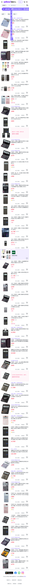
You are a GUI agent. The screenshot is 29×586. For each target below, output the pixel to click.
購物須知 (20, 580)
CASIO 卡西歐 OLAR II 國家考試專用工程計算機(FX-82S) (19, 217)
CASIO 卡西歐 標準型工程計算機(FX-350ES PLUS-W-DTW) (19, 239)
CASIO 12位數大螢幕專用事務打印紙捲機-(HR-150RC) (19, 329)
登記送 (11, 12)
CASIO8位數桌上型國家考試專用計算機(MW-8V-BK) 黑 (19, 539)
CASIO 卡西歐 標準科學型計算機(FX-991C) (19, 273)
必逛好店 (11, 27)
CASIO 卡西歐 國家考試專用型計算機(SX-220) (19, 295)
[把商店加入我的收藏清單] (27, 258)
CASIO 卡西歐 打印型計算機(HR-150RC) (19, 228)
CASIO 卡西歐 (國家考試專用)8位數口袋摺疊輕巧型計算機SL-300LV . (19, 186)
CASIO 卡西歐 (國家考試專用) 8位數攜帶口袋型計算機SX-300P (19, 484)
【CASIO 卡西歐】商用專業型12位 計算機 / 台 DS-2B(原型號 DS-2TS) (19, 516)
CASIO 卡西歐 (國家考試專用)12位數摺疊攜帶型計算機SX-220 (19, 141)
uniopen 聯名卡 (18, 9)
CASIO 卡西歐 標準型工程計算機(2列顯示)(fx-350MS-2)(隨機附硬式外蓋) (19, 206)
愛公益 (11, 36)
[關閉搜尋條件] (9, 5)
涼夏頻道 (11, 24)
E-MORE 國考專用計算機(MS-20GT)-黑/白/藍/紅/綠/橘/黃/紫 (19, 63)
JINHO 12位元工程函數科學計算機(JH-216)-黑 (19, 74)
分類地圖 (20, 583)
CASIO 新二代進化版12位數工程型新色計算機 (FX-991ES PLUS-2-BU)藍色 (19, 494)
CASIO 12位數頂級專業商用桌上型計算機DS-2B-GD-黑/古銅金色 (19, 473)
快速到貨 (11, 18)
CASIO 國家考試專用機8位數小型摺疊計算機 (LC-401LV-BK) (19, 52)
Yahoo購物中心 (10, 2)
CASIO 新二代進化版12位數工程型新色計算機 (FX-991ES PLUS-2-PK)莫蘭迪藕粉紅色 (19, 505)
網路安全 (9, 583)
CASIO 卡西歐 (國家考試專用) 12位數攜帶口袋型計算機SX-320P (19, 561)
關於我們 (14, 580)
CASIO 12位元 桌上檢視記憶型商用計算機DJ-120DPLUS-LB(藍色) (19, 20)
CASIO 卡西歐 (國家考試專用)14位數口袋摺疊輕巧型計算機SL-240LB (19, 108)
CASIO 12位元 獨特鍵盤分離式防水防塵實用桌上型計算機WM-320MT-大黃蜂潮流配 (19, 550)
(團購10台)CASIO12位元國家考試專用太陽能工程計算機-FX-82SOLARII (19, 438)
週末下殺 (11, 30)
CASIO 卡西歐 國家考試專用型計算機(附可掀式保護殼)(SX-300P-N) (19, 284)
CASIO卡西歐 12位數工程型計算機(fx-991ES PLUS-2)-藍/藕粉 (19, 96)
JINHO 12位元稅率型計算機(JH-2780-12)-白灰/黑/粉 (19, 85)
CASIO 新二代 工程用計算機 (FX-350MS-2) (19, 162)
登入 (20, 2)
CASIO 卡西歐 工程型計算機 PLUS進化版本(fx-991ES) (19, 317)
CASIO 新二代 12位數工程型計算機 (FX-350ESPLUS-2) (19, 173)
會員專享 (11, 33)
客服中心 (8, 580)
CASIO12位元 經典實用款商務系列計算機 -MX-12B (19, 406)
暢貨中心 (11, 15)
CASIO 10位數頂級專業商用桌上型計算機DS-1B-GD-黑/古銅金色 (19, 384)
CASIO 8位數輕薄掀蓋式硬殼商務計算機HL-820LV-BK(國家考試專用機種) (19, 340)
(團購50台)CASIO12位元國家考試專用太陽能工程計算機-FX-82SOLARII (19, 451)
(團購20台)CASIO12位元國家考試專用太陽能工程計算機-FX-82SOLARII (19, 350)
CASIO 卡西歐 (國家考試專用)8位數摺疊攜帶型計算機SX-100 (19, 152)
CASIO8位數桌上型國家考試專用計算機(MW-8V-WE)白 (19, 462)
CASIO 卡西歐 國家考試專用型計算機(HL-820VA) (19, 306)
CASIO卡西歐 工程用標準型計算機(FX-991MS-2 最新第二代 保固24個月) (19, 195)
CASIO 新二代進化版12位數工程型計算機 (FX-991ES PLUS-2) (19, 41)
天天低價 (11, 21)
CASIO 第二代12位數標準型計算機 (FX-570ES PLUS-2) (19, 118)
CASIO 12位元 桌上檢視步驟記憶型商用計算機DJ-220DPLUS (19, 362)
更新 (25, 576)
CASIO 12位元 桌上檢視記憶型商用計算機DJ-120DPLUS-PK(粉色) (19, 31)
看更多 (11, 39)
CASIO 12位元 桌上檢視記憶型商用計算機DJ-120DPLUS (19, 395)
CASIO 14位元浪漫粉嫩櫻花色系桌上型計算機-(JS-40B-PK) (19, 418)
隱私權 (14, 583)
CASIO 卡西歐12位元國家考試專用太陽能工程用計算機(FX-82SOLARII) (19, 427)
